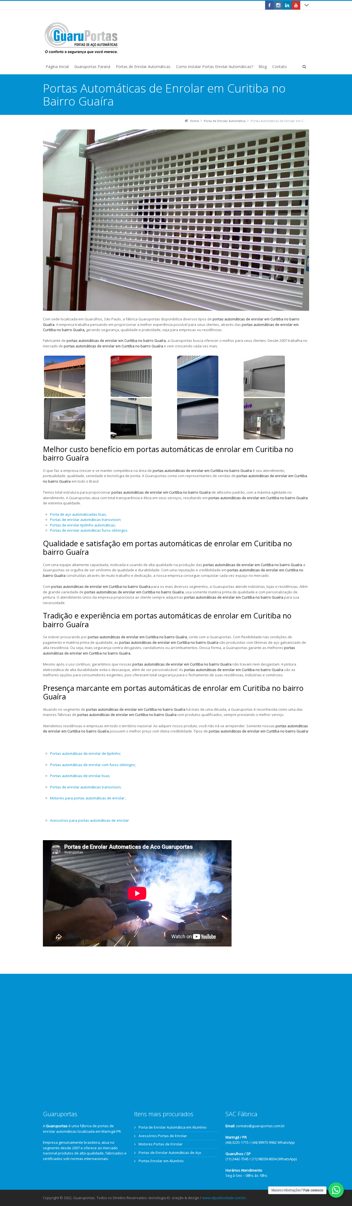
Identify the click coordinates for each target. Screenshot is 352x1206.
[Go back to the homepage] (81, 38)
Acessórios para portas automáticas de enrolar (90, 820)
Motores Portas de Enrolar (161, 1144)
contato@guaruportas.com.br (260, 1125)
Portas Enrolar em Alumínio (161, 1160)
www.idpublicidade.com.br (224, 1197)
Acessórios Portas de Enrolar (163, 1135)
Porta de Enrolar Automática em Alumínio (173, 1127)
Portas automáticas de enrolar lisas (79, 775)
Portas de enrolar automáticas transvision (85, 519)
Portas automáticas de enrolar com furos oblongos (92, 764)
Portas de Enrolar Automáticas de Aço (170, 1152)
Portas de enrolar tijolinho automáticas (82, 525)
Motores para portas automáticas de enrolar (87, 798)
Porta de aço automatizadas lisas (78, 514)
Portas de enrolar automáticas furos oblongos (88, 530)
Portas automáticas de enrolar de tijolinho (85, 753)
